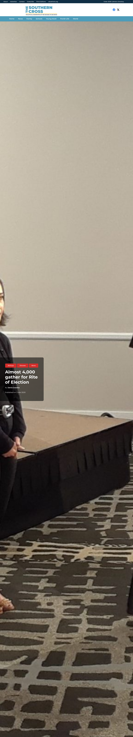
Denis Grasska (14, 388)
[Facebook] (114, 9)
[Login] (129, 1)
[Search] (124, 10)
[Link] (43, 11)
